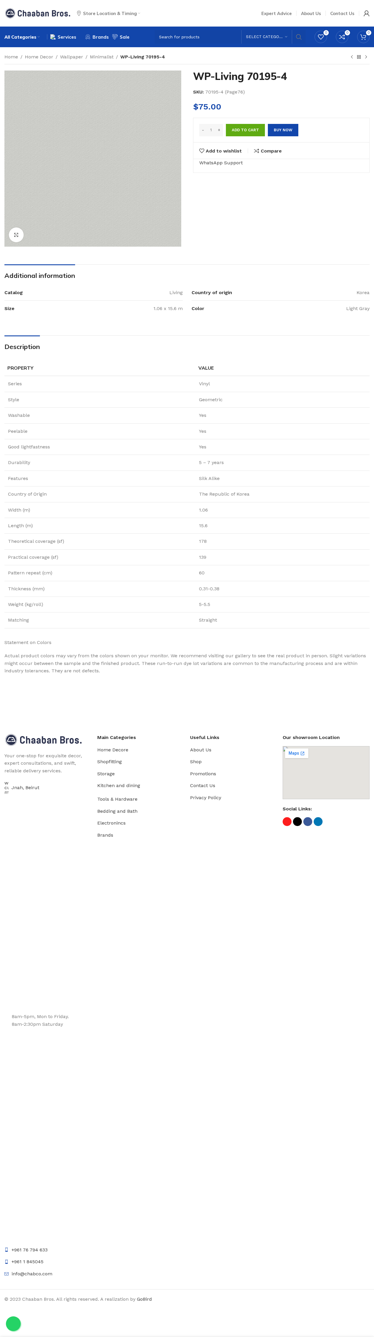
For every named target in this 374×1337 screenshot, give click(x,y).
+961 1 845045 (27, 1261)
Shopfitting (109, 761)
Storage (106, 773)
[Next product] (366, 57)
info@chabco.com (32, 1274)
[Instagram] (287, 821)
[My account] (367, 13)
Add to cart (245, 130)
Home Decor (39, 57)
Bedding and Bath (117, 811)
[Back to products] (358, 57)
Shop (196, 761)
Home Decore (112, 750)
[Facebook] (307, 821)
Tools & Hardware (117, 799)
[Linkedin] (318, 821)
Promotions (203, 773)
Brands (105, 835)
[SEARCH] (299, 37)
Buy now (283, 130)
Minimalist (102, 57)
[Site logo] (37, 13)
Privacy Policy (205, 797)
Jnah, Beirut (25, 787)
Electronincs (111, 823)
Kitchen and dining (118, 785)
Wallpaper (71, 57)
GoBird (144, 1299)
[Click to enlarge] (16, 234)
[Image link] (43, 739)
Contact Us (202, 785)
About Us (200, 750)
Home (11, 57)
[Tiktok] (297, 821)
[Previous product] (351, 57)
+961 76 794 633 (30, 1250)
